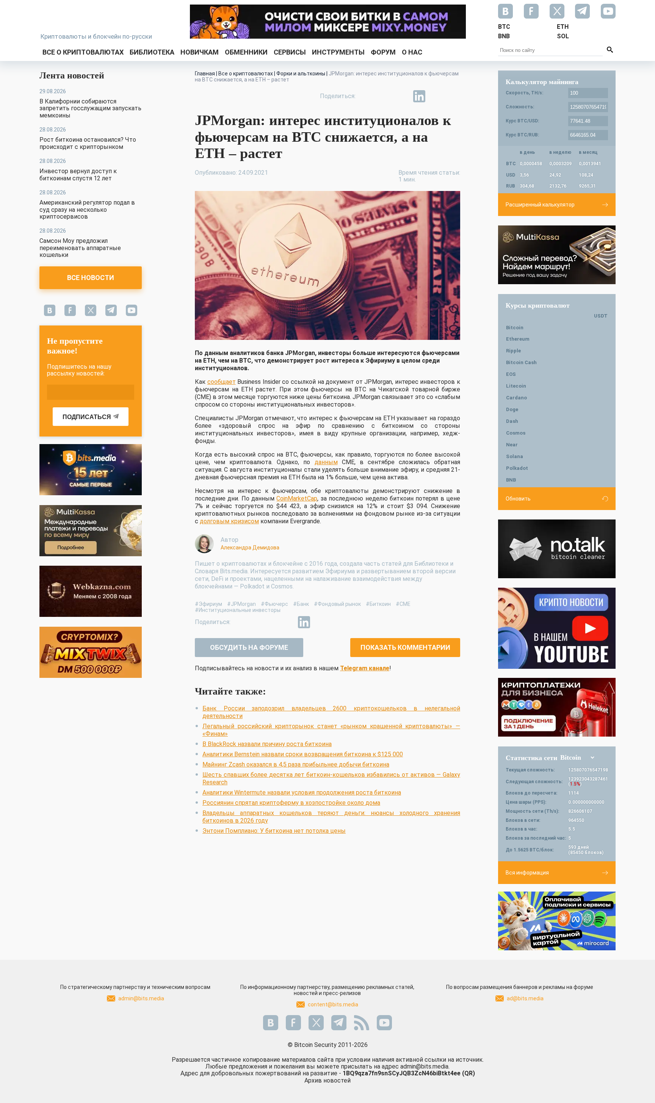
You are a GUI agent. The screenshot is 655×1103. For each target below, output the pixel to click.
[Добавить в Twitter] (384, 96)
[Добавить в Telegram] (402, 96)
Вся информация (527, 873)
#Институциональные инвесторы (237, 610)
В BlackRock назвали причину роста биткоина (267, 744)
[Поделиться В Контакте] (437, 96)
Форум (383, 52)
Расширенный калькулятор (540, 205)
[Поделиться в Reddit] (454, 96)
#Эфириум (208, 604)
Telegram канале (364, 668)
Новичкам (199, 52)
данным (326, 462)
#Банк (301, 604)
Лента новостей (71, 75)
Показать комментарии (405, 647)
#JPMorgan (241, 604)
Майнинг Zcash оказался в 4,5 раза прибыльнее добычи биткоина (295, 764)
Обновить (518, 499)
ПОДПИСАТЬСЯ (87, 417)
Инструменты (338, 52)
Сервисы (290, 52)
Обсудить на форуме (249, 647)
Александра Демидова (250, 547)
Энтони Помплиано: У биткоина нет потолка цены (274, 830)
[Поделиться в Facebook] (367, 96)
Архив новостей (327, 1080)
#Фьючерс (274, 604)
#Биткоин (378, 604)
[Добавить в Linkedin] (419, 96)
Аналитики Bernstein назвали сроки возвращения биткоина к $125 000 (302, 754)
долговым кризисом (229, 521)
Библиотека (152, 52)
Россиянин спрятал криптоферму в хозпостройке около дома (291, 802)
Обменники (246, 52)
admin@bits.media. (425, 1066)
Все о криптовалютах (83, 52)
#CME (403, 604)
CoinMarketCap (296, 498)
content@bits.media (333, 1004)
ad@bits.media (525, 998)
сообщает (221, 381)
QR (468, 1073)
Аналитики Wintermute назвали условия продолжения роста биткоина (301, 792)
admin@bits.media (141, 998)
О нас (412, 52)
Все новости (90, 278)
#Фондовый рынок (337, 604)
